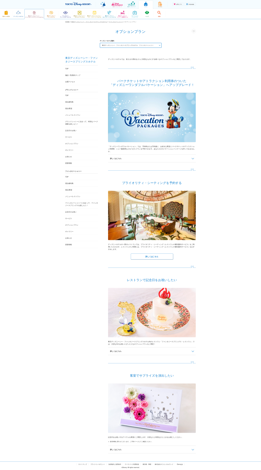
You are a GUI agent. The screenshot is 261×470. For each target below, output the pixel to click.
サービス (68, 137)
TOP (67, 68)
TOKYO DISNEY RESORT (78, 4)
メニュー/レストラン (72, 115)
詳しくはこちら (151, 256)
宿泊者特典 (69, 102)
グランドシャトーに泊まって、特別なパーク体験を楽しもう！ (81, 122)
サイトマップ (82, 464)
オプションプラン (71, 143)
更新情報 (68, 163)
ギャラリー (69, 150)
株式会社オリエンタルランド (164, 464)
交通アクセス (70, 81)
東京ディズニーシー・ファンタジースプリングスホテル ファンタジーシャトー (127, 45)
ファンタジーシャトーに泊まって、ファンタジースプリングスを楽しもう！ (81, 204)
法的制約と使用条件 (114, 464)
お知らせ (68, 156)
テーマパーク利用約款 (132, 464)
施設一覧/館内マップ (72, 75)
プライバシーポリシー (98, 464)
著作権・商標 (147, 464)
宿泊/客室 (68, 108)
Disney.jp (180, 464)
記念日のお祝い (71, 130)
